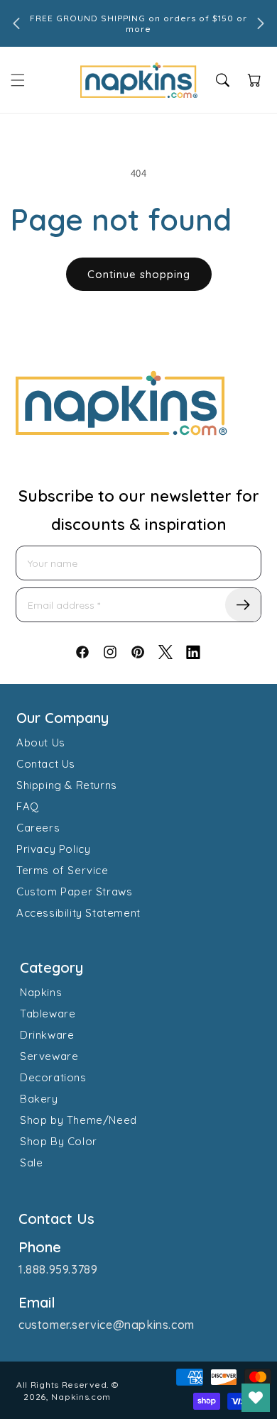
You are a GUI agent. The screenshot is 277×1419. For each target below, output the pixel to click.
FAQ (27, 806)
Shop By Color (58, 1141)
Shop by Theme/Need (78, 1120)
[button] (17, 80)
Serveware (49, 1056)
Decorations (53, 1077)
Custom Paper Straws (74, 891)
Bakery (39, 1098)
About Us (40, 742)
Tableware (47, 1013)
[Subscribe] (243, 605)
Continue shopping (138, 274)
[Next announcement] (260, 23)
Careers (38, 827)
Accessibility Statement (78, 913)
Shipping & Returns (66, 785)
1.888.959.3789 (57, 1269)
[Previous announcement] (16, 23)
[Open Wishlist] (255, 1398)
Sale (31, 1162)
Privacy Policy (53, 849)
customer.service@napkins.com (106, 1325)
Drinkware (47, 1035)
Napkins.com (81, 1396)
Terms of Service (62, 870)
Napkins (41, 992)
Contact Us (45, 764)
